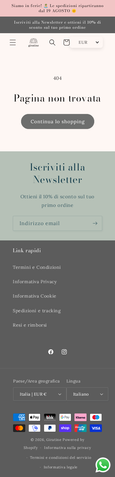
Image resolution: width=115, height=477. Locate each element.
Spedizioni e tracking (37, 311)
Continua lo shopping (58, 121)
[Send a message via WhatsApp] (103, 465)
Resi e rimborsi (30, 325)
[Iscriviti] (95, 223)
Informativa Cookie (35, 296)
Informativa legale (61, 467)
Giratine (54, 439)
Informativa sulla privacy (67, 447)
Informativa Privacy (35, 281)
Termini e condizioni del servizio (60, 457)
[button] (13, 42)
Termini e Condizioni (37, 267)
